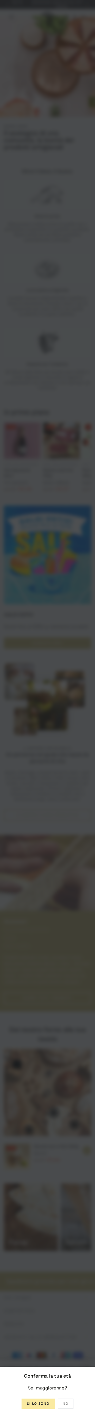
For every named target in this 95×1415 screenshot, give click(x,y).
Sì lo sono (38, 1403)
